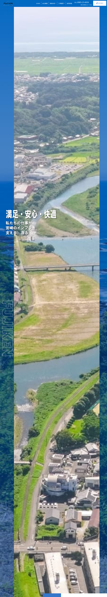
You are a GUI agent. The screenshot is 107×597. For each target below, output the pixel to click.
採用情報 (69, 3)
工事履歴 (61, 3)
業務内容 (52, 3)
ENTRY (100, 3)
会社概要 (45, 3)
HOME (38, 3)
